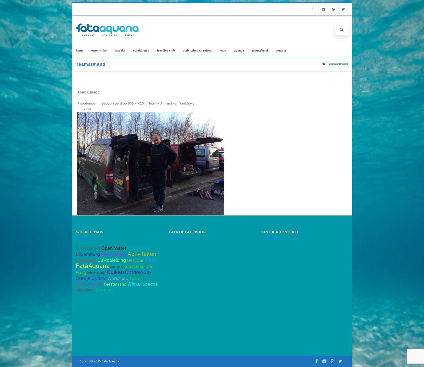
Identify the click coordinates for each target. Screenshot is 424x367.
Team (222, 50)
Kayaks (120, 50)
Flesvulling (86, 260)
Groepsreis (88, 248)
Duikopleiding (111, 260)
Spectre (150, 284)
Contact (281, 50)
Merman (104, 289)
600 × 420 (136, 103)
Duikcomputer (89, 284)
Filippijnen (85, 290)
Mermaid (96, 272)
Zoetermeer (139, 248)
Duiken (115, 272)
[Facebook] (313, 9)
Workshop (117, 278)
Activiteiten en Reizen (197, 50)
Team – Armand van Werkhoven (172, 103)
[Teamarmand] (150, 163)
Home (79, 50)
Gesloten (136, 260)
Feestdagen (114, 254)
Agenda (239, 50)
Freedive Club (166, 50)
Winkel (134, 284)
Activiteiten (142, 254)
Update (99, 278)
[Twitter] (343, 9)
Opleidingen (141, 50)
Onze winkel (99, 50)
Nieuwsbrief (260, 50)
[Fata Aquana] (107, 36)
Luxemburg (88, 254)
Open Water (114, 248)
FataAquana (93, 265)
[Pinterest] (333, 9)
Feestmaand (115, 284)
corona (117, 266)
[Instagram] (323, 9)
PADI (151, 260)
